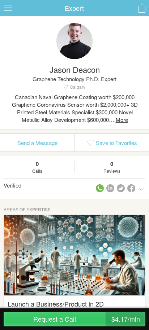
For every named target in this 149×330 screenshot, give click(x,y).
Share (142, 8)
